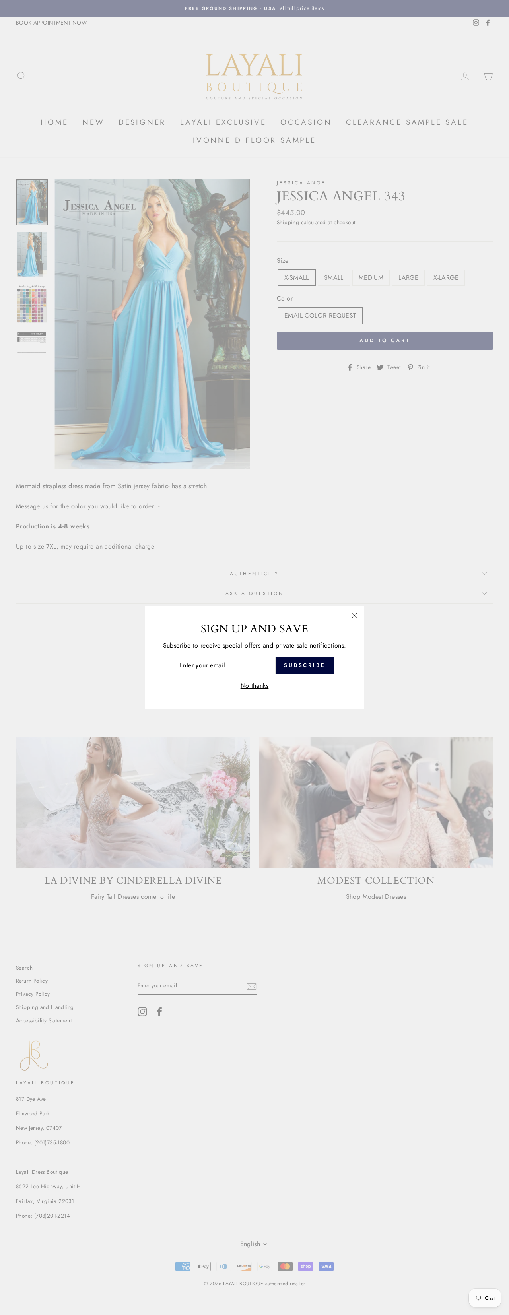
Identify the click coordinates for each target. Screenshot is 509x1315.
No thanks (255, 685)
